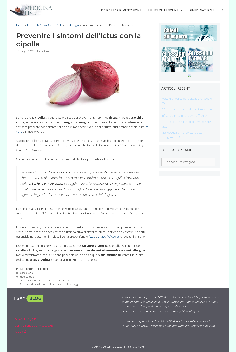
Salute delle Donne (163, 10)
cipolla (23, 276)
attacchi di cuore (108, 236)
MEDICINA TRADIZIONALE (44, 25)
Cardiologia (72, 25)
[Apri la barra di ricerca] (222, 10)
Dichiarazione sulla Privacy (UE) (34, 325)
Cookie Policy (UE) (25, 319)
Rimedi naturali (202, 10)
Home (20, 25)
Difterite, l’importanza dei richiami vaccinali (187, 109)
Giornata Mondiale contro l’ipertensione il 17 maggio (50, 284)
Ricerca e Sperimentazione (121, 10)
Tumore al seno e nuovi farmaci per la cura (44, 280)
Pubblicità (20, 332)
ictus (92, 236)
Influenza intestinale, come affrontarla (185, 116)
